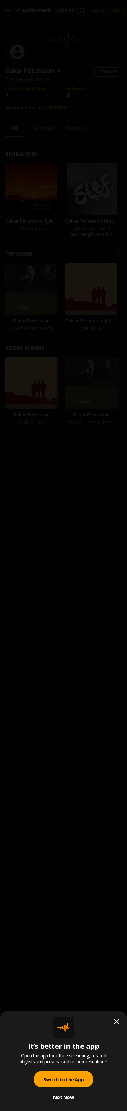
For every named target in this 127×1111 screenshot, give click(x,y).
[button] (63, 555)
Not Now (63, 1097)
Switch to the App (63, 1079)
